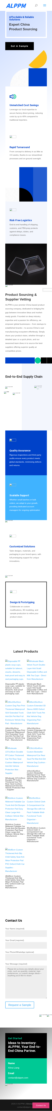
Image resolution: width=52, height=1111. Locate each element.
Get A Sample (19, 46)
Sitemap (30, 1104)
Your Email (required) (14, 940)
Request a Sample (19, 1004)
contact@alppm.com (18, 1078)
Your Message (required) (16, 964)
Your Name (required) (14, 929)
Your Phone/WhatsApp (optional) (19, 952)
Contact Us (41, 1105)
